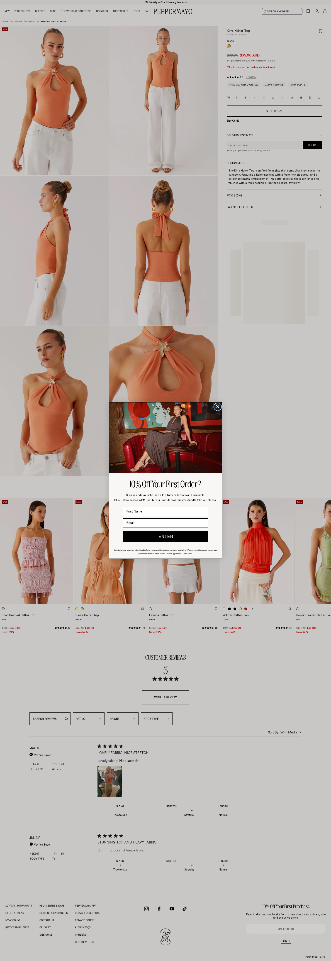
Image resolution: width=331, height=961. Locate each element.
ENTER (165, 536)
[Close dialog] (217, 406)
